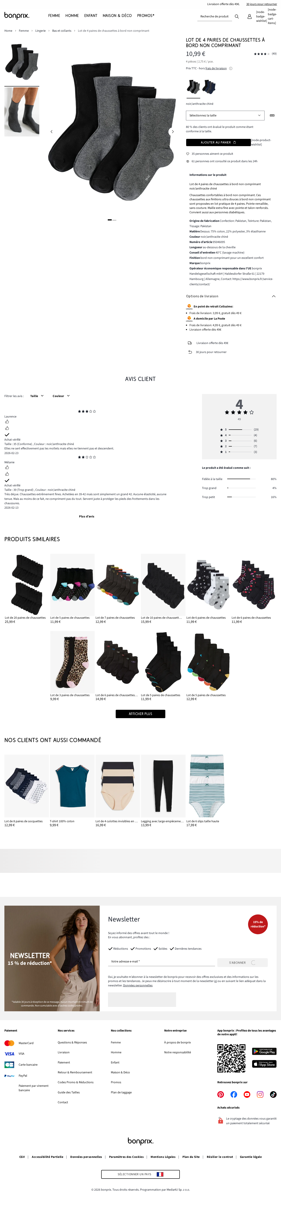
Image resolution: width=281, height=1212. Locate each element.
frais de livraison (216, 68)
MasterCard (26, 1043)
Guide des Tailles (69, 1092)
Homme (116, 1052)
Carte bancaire (28, 1065)
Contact (63, 1102)
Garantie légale (251, 1157)
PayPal (23, 1076)
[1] (110, 219)
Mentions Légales (163, 1157)
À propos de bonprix (177, 1042)
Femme (116, 1042)
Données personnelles (138, 985)
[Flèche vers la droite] (172, 131)
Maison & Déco (120, 1072)
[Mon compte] (249, 16)
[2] (114, 219)
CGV (22, 1157)
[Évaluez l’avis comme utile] (7, 422)
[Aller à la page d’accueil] (26, 16)
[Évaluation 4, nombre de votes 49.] (262, 54)
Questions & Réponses (72, 1042)
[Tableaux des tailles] (272, 115)
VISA (21, 1054)
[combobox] (214, 16)
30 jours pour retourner (261, 4)
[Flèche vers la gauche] (51, 131)
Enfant (115, 1062)
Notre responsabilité (177, 1052)
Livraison (64, 1052)
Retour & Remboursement (75, 1072)
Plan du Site (191, 1157)
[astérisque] (79, 412)
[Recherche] (237, 16)
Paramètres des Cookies (126, 1157)
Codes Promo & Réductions (76, 1082)
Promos (116, 1082)
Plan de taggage (121, 1092)
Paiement (64, 1062)
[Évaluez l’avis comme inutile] (7, 428)
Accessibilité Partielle (47, 1157)
